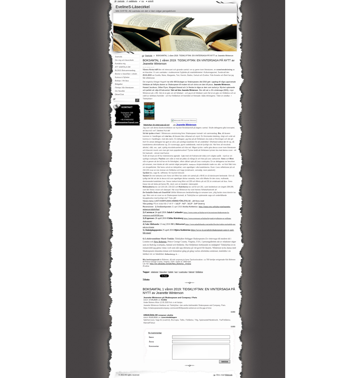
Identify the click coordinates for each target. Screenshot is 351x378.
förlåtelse (199, 272)
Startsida (148, 56)
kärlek (170, 272)
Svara (233, 312)
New (156, 241)
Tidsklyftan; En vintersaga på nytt (156, 125)
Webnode (228, 375)
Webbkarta (133, 1)
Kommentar (154, 346)
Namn (151, 337)
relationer (154, 272)
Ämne (151, 342)
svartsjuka (183, 272)
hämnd (191, 272)
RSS (142, 1)
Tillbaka (146, 279)
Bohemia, (162, 241)
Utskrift (150, 1)
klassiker (163, 272)
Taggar (146, 272)
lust (176, 272)
